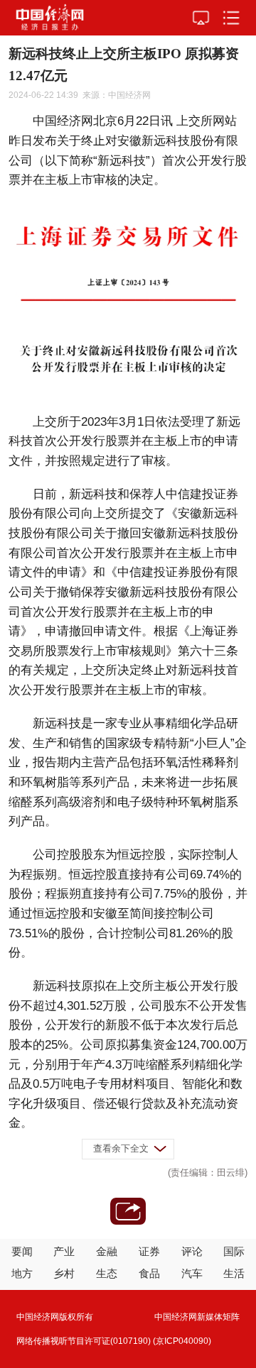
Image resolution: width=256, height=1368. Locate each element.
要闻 (22, 1251)
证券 (149, 1251)
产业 (64, 1251)
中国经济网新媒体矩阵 (197, 1317)
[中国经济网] (50, 17)
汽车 (192, 1273)
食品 (149, 1273)
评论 (192, 1251)
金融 (106, 1251)
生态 (106, 1273)
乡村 (64, 1273)
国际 (234, 1251)
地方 (22, 1273)
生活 (234, 1273)
